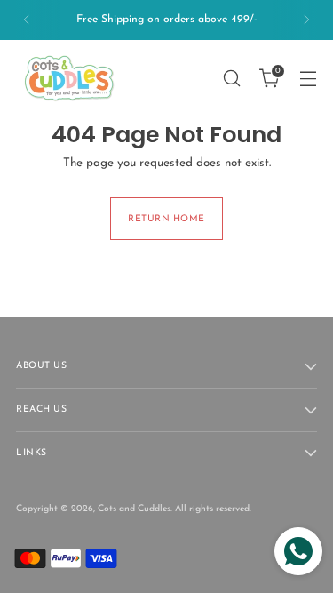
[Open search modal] (231, 78)
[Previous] (26, 20)
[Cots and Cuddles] (69, 78)
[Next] (306, 20)
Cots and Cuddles (134, 509)
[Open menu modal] (307, 78)
